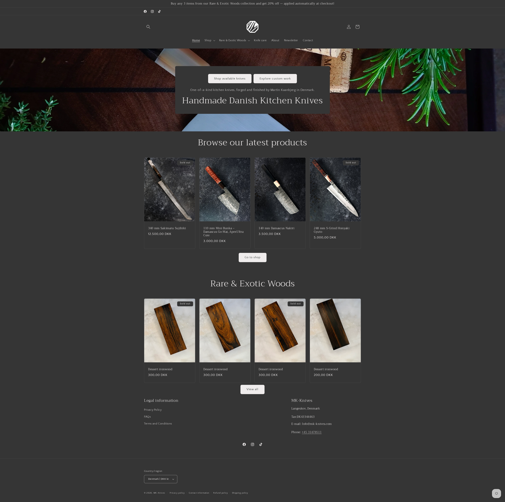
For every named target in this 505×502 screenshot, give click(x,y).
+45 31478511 (312, 432)
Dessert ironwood (160, 369)
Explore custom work (275, 78)
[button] (148, 26)
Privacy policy (177, 493)
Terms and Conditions (158, 423)
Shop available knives (230, 78)
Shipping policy (240, 493)
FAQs (147, 416)
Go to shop (253, 257)
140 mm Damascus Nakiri (277, 228)
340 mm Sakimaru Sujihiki (167, 228)
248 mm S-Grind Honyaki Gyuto (332, 230)
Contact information (199, 493)
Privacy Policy (153, 409)
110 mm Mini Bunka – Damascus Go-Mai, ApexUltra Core (223, 231)
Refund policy (220, 493)
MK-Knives (159, 493)
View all (252, 389)
